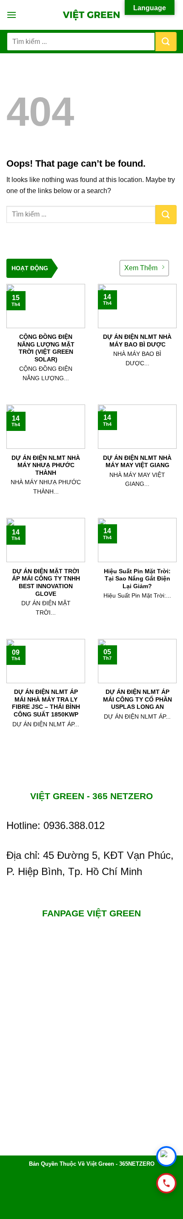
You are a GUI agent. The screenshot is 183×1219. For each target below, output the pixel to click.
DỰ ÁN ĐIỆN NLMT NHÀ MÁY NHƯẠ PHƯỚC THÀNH (45, 465)
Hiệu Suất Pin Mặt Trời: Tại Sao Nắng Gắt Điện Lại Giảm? (137, 578)
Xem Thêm (140, 268)
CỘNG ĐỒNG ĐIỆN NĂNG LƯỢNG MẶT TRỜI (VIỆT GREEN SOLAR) (45, 348)
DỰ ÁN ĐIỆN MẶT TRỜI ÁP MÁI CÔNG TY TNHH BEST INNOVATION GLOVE (46, 582)
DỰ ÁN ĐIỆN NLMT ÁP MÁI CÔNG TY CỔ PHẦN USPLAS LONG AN (137, 699)
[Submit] (166, 41)
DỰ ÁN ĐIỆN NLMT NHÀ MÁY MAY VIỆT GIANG (137, 462)
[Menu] (11, 14)
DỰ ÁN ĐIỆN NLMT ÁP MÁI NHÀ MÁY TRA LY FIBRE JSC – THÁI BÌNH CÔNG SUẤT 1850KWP (46, 703)
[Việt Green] (91, 15)
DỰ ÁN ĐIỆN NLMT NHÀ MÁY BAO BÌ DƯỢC (137, 341)
